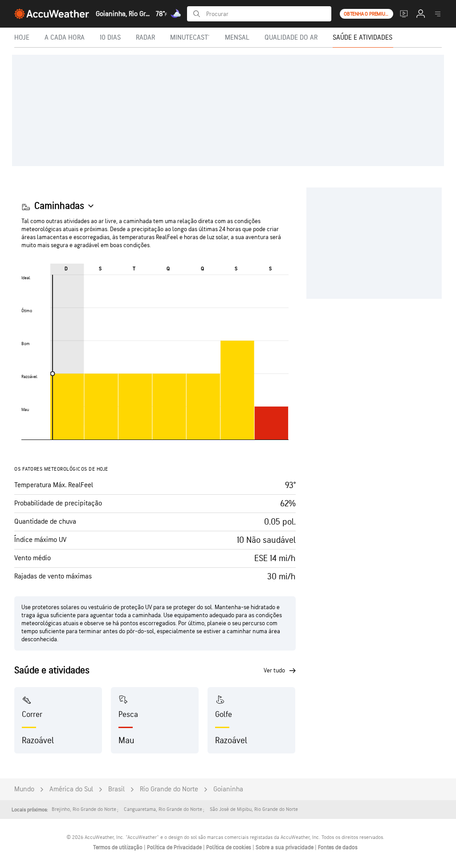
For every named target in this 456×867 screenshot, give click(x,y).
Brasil (116, 789)
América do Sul (71, 789)
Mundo (24, 789)
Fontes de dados (338, 847)
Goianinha (228, 789)
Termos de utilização (118, 847)
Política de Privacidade (175, 847)
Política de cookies (229, 847)
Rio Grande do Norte (169, 789)
